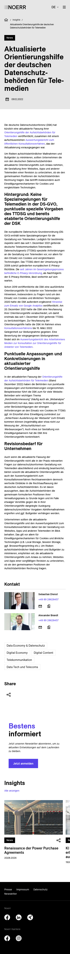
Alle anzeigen (11, 790)
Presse (8, 889)
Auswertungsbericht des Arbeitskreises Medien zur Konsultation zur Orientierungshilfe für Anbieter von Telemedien (34, 343)
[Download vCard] (48, 606)
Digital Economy (17, 652)
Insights (16, 19)
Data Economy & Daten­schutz (26, 645)
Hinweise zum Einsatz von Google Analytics (33, 303)
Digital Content (43, 652)
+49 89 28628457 (48, 599)
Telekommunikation (19, 660)
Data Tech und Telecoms (22, 667)
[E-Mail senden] (40, 606)
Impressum (22, 889)
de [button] (54, 7)
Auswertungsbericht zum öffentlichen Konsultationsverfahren (29, 141)
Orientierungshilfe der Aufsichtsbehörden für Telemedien (33, 378)
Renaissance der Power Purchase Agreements (31, 850)
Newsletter (10, 893)
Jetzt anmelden (23, 763)
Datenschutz (40, 889)
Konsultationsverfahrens (18, 328)
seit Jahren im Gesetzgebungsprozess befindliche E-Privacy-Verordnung (34, 271)
